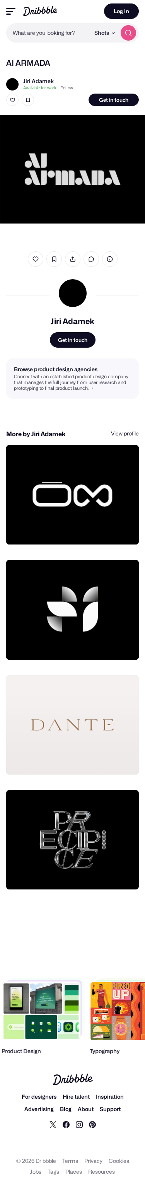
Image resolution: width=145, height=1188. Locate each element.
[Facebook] (66, 1124)
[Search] (128, 33)
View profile (125, 433)
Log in (121, 11)
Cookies (119, 1160)
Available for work (39, 87)
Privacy (93, 1160)
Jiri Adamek (38, 81)
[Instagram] (79, 1124)
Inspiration (110, 1096)
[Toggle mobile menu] (11, 11)
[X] (52, 1124)
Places (73, 1171)
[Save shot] (28, 100)
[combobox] (48, 33)
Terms (70, 1160)
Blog (66, 1109)
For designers (39, 1096)
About (86, 1109)
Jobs (35, 1171)
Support (110, 1109)
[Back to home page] (40, 11)
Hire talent (76, 1096)
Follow (66, 87)
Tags (53, 1171)
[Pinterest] (92, 1124)
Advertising (39, 1109)
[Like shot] (12, 100)
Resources (101, 1171)
